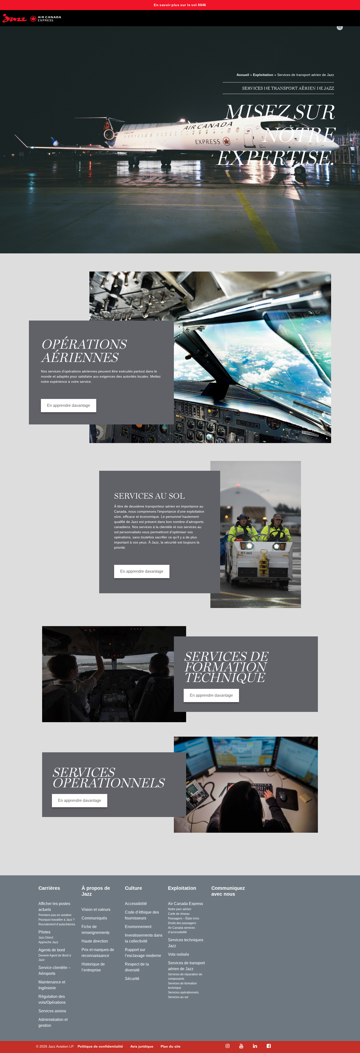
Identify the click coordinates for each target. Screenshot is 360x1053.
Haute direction (95, 941)
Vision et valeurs (96, 909)
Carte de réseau (179, 914)
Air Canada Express (185, 904)
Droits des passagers (182, 923)
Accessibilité (136, 904)
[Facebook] (269, 1046)
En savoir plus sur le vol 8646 (180, 5)
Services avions (52, 1011)
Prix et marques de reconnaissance (98, 953)
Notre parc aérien (179, 909)
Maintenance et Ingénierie (51, 985)
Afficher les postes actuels (54, 907)
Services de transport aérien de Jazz (186, 966)
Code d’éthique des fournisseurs (142, 915)
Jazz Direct (45, 937)
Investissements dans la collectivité (143, 938)
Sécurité (132, 979)
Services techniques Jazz (185, 943)
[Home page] (31, 18)
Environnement (138, 927)
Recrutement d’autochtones (56, 924)
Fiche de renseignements (95, 930)
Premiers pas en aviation (55, 915)
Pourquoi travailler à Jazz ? (56, 919)
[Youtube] (241, 1046)
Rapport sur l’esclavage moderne (143, 953)
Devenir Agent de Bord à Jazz (54, 958)
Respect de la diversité (137, 967)
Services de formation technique (182, 986)
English (263, 888)
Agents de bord (51, 950)
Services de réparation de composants (185, 976)
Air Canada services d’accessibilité (181, 930)
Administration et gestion (53, 1022)
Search (340, 27)
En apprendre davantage (58, 404)
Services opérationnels (183, 992)
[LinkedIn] (255, 1046)
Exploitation (263, 75)
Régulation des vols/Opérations (52, 999)
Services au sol (178, 997)
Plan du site (170, 1046)
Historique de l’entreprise (93, 967)
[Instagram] (227, 1046)
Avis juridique (141, 1046)
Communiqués (94, 918)
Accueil (243, 75)
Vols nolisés (178, 954)
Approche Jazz (48, 942)
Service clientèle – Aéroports (54, 971)
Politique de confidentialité (100, 1046)
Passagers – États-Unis (183, 918)
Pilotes (44, 932)
